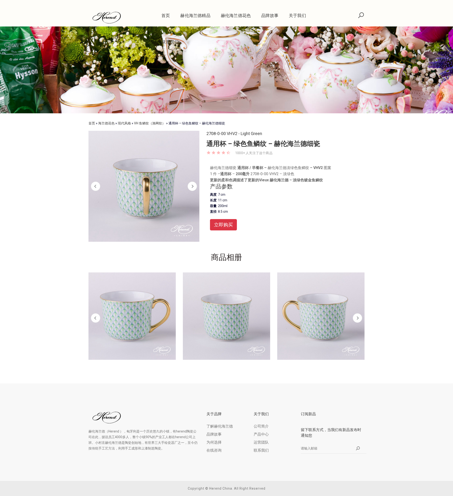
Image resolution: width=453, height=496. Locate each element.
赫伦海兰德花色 (236, 15)
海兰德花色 (106, 123)
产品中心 (261, 434)
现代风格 (124, 123)
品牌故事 (269, 15)
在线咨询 (214, 450)
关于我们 (297, 15)
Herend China (220, 488)
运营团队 (261, 442)
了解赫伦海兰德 (219, 426)
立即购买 (223, 225)
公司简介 (261, 426)
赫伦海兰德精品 (195, 15)
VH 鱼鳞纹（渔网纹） (149, 123)
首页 (165, 15)
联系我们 (170, 41)
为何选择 (214, 442)
